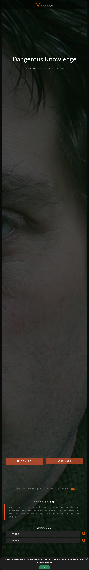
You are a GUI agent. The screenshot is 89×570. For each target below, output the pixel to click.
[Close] (87, 559)
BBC (73, 489)
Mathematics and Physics (52, 69)
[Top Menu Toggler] (2, 4)
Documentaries (31, 69)
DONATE (45, 567)
